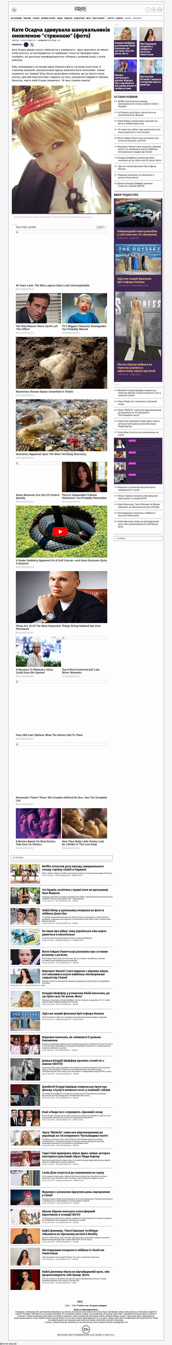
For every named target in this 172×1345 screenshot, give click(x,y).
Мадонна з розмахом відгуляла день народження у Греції (76, 1193)
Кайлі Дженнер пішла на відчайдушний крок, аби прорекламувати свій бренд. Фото (76, 1273)
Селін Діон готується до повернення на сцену (73, 1172)
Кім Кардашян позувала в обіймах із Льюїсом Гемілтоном (73, 1252)
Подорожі (79, 18)
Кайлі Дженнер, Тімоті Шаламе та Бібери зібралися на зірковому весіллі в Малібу (70, 1232)
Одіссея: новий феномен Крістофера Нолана (73, 1013)
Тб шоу (36, 18)
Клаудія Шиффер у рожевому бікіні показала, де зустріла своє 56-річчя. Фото (76, 995)
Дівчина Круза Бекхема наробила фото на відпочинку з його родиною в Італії (145, 466)
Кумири (119, 18)
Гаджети (68, 18)
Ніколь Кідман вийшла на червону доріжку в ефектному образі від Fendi (136, 368)
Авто (88, 18)
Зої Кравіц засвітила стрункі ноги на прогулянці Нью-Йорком (75, 891)
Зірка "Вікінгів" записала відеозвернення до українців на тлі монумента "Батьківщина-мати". (75, 1134)
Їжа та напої (98, 18)
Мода (59, 18)
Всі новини (16, 18)
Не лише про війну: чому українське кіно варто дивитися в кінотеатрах (74, 933)
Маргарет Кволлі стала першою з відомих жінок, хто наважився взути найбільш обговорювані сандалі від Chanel (75, 974)
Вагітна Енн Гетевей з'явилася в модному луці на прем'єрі (150, 80)
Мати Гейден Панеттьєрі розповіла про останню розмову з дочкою (75, 953)
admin (57, 940)
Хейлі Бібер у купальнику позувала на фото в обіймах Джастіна (73, 912)
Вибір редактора (126, 195)
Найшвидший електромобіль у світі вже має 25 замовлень (137, 233)
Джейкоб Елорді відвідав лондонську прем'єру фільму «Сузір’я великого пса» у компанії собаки (76, 1088)
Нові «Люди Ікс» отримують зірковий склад (72, 1112)
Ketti (57, 875)
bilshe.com (83, 1306)
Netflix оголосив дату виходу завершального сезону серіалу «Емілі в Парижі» (73, 868)
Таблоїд (15, 40)
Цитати (128, 18)
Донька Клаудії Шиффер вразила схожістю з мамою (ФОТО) (73, 1062)
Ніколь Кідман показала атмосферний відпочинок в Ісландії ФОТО (68, 1213)
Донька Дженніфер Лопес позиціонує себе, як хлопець (143, 455)
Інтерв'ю (137, 18)
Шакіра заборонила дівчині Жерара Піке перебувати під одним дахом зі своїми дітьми (125, 82)
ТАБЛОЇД (27, 18)
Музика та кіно (48, 18)
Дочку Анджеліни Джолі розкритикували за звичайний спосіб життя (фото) (145, 443)
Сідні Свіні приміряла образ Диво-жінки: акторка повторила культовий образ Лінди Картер (76, 1155)
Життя (111, 18)
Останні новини (126, 97)
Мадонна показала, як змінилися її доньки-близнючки (72, 1039)
